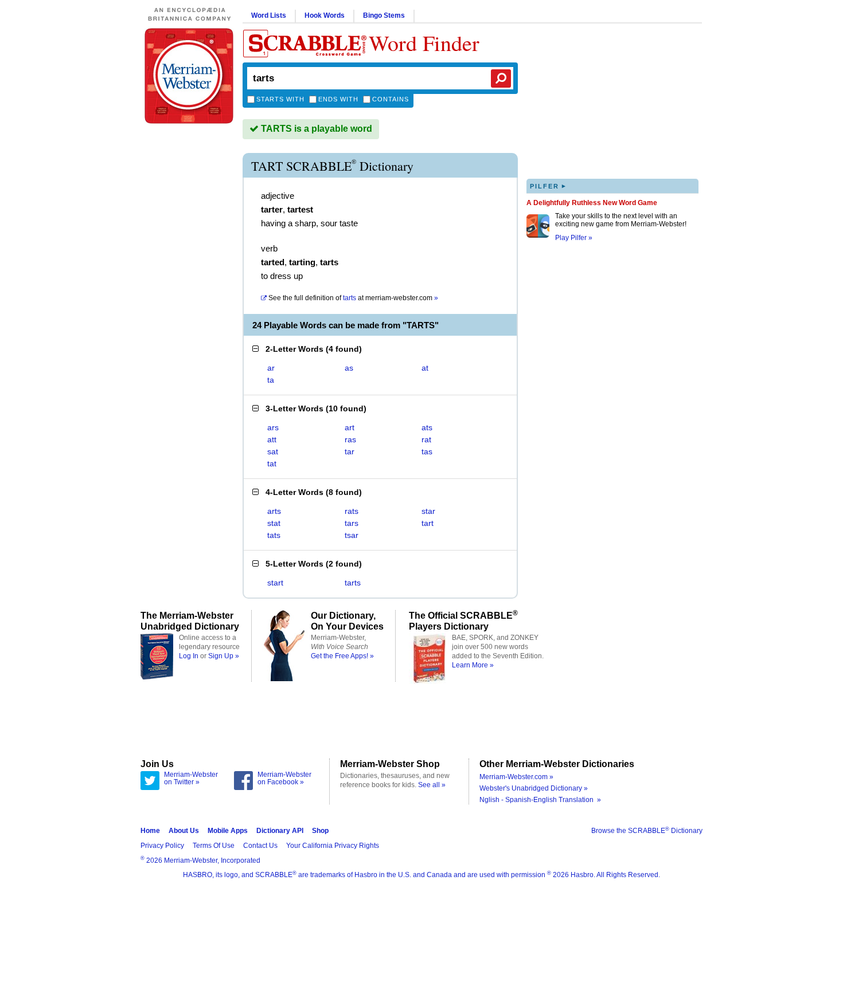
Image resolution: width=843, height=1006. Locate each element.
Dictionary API (279, 831)
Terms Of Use (214, 846)
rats (351, 511)
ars (273, 427)
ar (271, 367)
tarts (353, 582)
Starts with (280, 99)
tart (428, 523)
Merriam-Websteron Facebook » (284, 779)
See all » (432, 785)
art (349, 427)
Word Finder (424, 42)
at (353, 298)
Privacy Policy (162, 846)
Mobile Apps (228, 831)
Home (150, 831)
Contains (390, 99)
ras (350, 439)
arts (274, 511)
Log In (188, 656)
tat (271, 463)
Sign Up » (223, 656)
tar (349, 451)
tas (427, 451)
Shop (320, 831)
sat (272, 451)
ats (427, 427)
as (349, 367)
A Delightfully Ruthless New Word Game (591, 203)
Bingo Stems (384, 15)
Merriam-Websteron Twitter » (191, 779)
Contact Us (260, 846)
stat (273, 523)
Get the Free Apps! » (342, 656)
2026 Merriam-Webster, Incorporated (200, 860)
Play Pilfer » (573, 238)
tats (273, 535)
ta (270, 379)
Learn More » (473, 665)
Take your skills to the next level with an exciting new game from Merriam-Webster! (620, 220)
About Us (184, 831)
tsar (351, 535)
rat (426, 439)
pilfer (548, 186)
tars (351, 523)
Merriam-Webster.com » (516, 777)
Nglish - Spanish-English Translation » (540, 800)
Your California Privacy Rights (332, 846)
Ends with (338, 99)
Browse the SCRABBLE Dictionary (646, 831)
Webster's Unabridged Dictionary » (533, 788)
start (275, 582)
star (428, 511)
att (271, 439)
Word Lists (268, 15)
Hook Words (325, 15)
